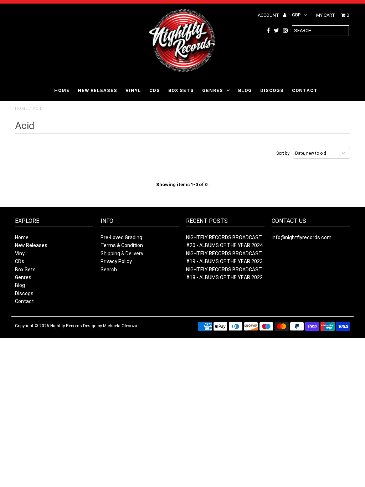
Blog (245, 90)
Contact (305, 90)
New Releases (97, 90)
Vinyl (133, 90)
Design (90, 325)
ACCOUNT (269, 15)
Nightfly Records (66, 325)
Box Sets (181, 90)
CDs (154, 90)
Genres (212, 90)
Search (109, 269)
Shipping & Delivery (122, 253)
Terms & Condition (122, 245)
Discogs (272, 90)
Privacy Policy (116, 261)
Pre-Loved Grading (121, 237)
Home (62, 90)
